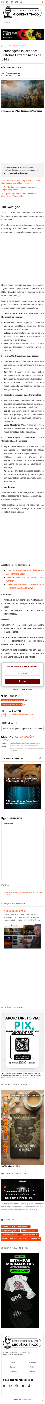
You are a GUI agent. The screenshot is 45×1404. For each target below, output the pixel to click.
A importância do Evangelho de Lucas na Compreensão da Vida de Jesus (20, 181)
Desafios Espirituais (9, 1235)
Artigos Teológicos (9, 1231)
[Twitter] (4, 1386)
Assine (32, 1367)
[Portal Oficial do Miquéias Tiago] (22, 17)
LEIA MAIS (33, 1209)
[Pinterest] (12, 2)
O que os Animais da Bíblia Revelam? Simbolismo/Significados (19, 194)
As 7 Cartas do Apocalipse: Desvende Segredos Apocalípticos (18, 188)
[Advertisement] (22, 139)
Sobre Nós (32, 1363)
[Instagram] (2, 2)
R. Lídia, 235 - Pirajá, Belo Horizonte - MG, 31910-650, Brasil (21, 715)
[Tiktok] (21, 2)
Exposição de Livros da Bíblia (9, 46)
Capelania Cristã (28, 1231)
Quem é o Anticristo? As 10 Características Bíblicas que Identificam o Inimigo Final (19, 1194)
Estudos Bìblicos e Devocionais (16, 45)
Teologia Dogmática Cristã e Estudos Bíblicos (19, 1239)
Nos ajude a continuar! (15, 911)
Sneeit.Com (27, 1399)
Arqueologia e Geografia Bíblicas (14, 1226)
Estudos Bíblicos (28, 1235)
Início (2, 45)
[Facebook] (7, 2)
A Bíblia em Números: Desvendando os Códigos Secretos (22, 802)
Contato (13, 1367)
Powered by (16, 689)
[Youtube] (16, 2)
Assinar (22, 681)
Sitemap (32, 1371)
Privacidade (13, 1371)
